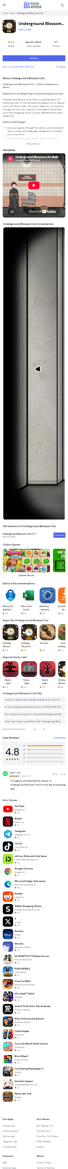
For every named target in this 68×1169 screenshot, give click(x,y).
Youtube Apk (10, 1146)
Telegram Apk (10, 1141)
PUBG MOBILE (44, 1141)
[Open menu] (4, 4)
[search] (62, 5)
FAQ (5, 1162)
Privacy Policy (44, 1162)
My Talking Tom (45, 1125)
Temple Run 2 (44, 1131)
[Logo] (32, 5)
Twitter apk (9, 1136)
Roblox (40, 1146)
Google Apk (9, 1125)
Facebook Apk (10, 1131)
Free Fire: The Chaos (47, 1136)
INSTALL (34, 58)
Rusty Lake (25, 29)
